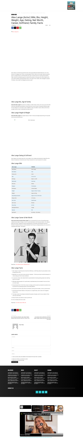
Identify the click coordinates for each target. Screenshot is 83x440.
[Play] (49, 408)
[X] (15, 28)
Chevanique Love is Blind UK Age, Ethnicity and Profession (13, 375)
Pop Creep (14, 25)
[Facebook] (12, 28)
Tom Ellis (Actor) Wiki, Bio (21, 302)
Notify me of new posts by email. (18, 360)
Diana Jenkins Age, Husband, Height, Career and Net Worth (13, 380)
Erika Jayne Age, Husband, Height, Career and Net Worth (13, 378)
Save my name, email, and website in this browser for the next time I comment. (27, 356)
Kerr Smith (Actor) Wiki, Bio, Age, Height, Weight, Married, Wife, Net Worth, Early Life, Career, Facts (20, 318)
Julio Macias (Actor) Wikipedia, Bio (23, 264)
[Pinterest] (18, 28)
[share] (61, 413)
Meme (69, 6)
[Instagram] (40, 392)
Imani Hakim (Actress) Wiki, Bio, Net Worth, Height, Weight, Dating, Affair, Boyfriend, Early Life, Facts (42, 318)
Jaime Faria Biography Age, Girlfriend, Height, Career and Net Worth (13, 383)
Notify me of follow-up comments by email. (20, 358)
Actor (19, 12)
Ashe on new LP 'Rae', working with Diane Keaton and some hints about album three (41, 413)
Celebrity (15, 12)
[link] (21, 414)
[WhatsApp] (20, 28)
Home (12, 12)
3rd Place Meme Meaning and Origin (71, 8)
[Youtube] (46, 392)
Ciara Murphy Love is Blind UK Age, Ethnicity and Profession (13, 373)
